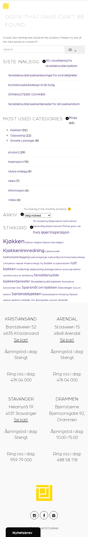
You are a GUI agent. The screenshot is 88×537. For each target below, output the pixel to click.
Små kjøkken (68, 281)
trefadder (25, 300)
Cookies (52, 528)
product (13, 152)
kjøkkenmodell (52, 251)
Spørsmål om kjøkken (39, 287)
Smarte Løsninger (22, 140)
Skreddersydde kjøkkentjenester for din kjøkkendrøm (44, 104)
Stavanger (65, 287)
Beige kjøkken (56, 221)
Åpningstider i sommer (47, 300)
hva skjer (41, 231)
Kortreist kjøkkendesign (73, 257)
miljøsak (19, 263)
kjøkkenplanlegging (16, 257)
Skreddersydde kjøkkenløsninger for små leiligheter (42, 75)
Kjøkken (15, 130)
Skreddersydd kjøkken (46, 281)
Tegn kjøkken (44, 15)
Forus (66, 226)
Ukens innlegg (17, 171)
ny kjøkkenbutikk (61, 263)
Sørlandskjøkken (26, 293)
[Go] (74, 50)
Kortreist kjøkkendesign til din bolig (31, 85)
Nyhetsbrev (22, 532)
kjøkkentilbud (54, 257)
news (11, 180)
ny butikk (46, 263)
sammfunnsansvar (12, 275)
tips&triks (15, 300)
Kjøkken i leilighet (33, 242)
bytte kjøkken (70, 221)
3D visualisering (40, 221)
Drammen (57, 226)
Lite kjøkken (9, 263)
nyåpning (22, 269)
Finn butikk (72, 15)
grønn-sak (76, 226)
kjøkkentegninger (38, 257)
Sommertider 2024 (12, 287)
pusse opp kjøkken (72, 269)
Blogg (73, 117)
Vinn (33, 300)
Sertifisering (27, 275)
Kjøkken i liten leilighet (52, 242)
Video (12, 200)
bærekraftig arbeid (42, 226)
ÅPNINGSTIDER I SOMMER (26, 94)
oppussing (37, 269)
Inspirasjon (16, 15)
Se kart (21, 339)
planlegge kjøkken (53, 269)
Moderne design (31, 263)
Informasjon (16, 190)
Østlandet (63, 300)
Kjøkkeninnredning (24, 250)
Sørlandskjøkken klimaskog (55, 294)
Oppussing (17, 135)
